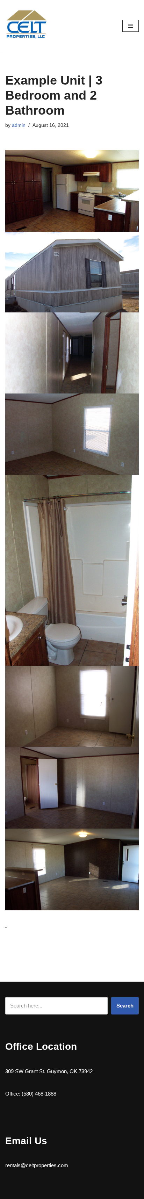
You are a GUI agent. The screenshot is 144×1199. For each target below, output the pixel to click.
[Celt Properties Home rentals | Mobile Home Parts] (26, 26)
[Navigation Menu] (130, 26)
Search (125, 1006)
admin (19, 125)
